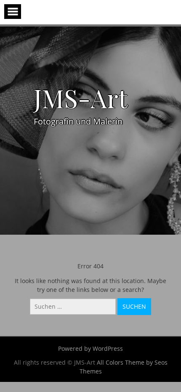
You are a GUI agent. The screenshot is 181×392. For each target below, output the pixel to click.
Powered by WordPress (90, 348)
